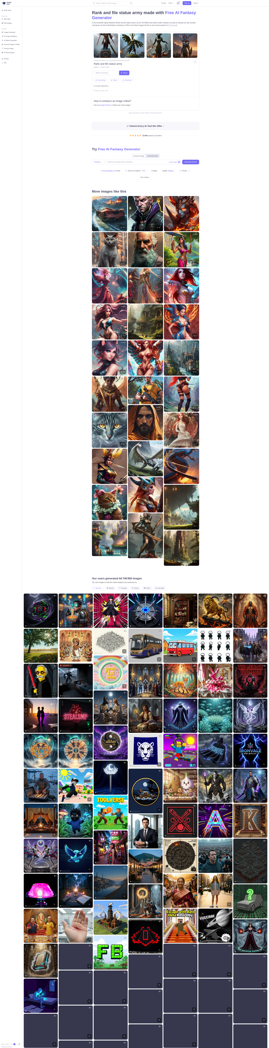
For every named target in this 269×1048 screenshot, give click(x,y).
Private (184, 171)
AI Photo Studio (9, 52)
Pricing (163, 3)
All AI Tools (7, 10)
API (5, 63)
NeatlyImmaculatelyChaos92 (121, 60)
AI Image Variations (10, 36)
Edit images (8, 23)
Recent (111, 588)
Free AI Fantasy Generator (119, 149)
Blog (3, 1044)
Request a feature (7, 1047)
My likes (98, 588)
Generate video (153, 156)
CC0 (106, 90)
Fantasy (96, 67)
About (7, 1044)
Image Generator (9, 32)
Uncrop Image (8, 48)
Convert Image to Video (12, 44)
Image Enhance (106, 105)
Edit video (7, 19)
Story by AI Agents (134, 171)
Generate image (138, 156)
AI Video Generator (10, 40)
